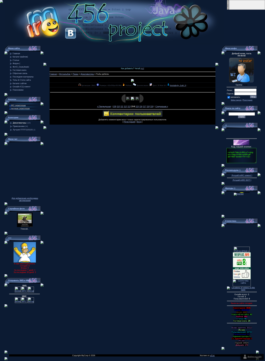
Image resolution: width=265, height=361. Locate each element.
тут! (142, 68)
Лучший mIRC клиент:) (241, 175)
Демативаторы (19, 123)
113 (129, 106)
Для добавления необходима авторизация (25, 199)
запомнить (235, 97)
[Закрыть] (228, 9)
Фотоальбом (64, 74)
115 (137, 106)
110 (118, 106)
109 (114, 106)
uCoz (212, 355)
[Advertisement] (132, 53)
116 (140, 106)
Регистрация (129, 122)
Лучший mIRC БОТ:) (242, 180)
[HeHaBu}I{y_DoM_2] (178, 85)
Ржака (75, 74)
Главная (53, 74)
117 (144, 106)
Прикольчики (19, 126)
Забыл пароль (236, 100)
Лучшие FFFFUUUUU (23, 130)
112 (125, 106)
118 (148, 106)
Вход (139, 122)
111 (121, 106)
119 (151, 106)
